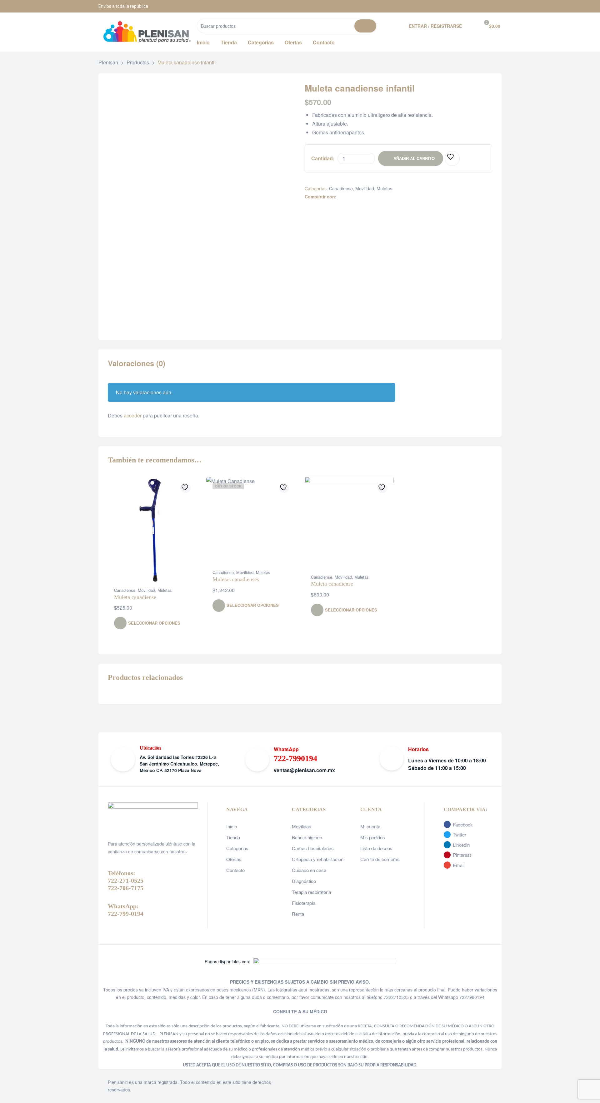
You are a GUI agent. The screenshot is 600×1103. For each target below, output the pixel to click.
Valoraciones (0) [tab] (136, 363)
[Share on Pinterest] (373, 196)
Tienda (233, 837)
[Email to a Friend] (380, 196)
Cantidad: (322, 158)
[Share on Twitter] (347, 196)
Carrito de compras (380, 859)
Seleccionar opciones (154, 623)
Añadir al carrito (414, 158)
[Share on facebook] (341, 196)
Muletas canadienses (235, 579)
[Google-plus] (495, 6)
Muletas (384, 188)
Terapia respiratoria (311, 892)
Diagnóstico (304, 881)
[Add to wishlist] (452, 158)
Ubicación (150, 748)
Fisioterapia (303, 903)
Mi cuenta (370, 826)
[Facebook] (464, 6)
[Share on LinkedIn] (354, 196)
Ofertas (234, 859)
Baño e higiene (307, 837)
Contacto (235, 870)
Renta (298, 914)
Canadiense (341, 188)
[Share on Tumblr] (360, 196)
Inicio (231, 826)
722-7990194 (295, 758)
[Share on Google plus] (367, 196)
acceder (133, 415)
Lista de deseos (376, 848)
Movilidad (364, 188)
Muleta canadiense (135, 597)
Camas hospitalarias (313, 848)
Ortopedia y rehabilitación (317, 859)
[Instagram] (479, 6)
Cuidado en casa (309, 870)
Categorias (237, 848)
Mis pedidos (372, 837)
